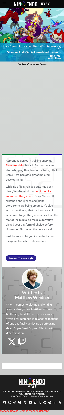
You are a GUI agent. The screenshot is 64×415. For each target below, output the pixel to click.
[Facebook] (4, 402)
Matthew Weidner (54, 46)
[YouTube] (30, 402)
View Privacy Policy (19, 396)
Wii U (51, 58)
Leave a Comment (11, 46)
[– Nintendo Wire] (32, 383)
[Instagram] (9, 402)
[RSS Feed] (60, 402)
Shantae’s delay (15, 165)
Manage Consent (39, 411)
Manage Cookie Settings (42, 396)
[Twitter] (24, 402)
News (58, 58)
